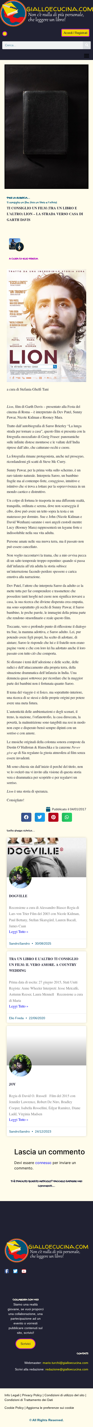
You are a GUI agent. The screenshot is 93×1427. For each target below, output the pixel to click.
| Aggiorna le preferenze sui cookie (49, 1407)
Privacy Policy (32, 1395)
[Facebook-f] (7, 1271)
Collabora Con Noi (26, 1300)
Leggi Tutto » (18, 931)
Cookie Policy (14, 1407)
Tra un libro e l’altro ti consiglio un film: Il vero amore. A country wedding (43, 964)
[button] (4, 33)
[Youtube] (24, 1271)
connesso (43, 1162)
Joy (12, 1084)
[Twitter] (15, 1271)
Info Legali (12, 1395)
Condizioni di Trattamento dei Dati (29, 1400)
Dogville (18, 895)
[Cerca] (87, 45)
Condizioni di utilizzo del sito (64, 1395)
